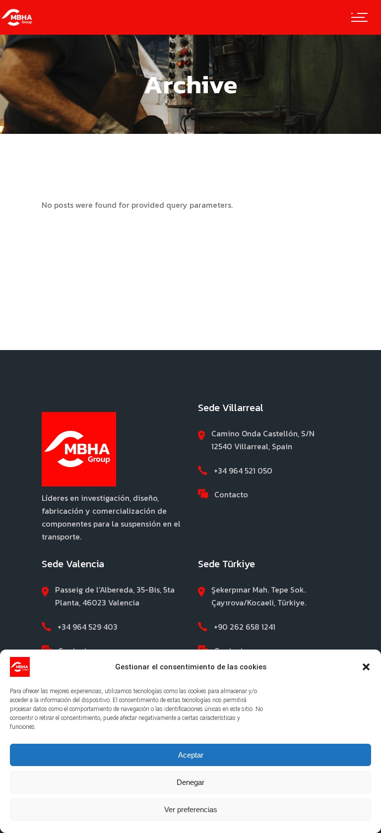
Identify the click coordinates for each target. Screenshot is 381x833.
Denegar (190, 782)
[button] (366, 667)
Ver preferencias (190, 809)
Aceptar (190, 755)
